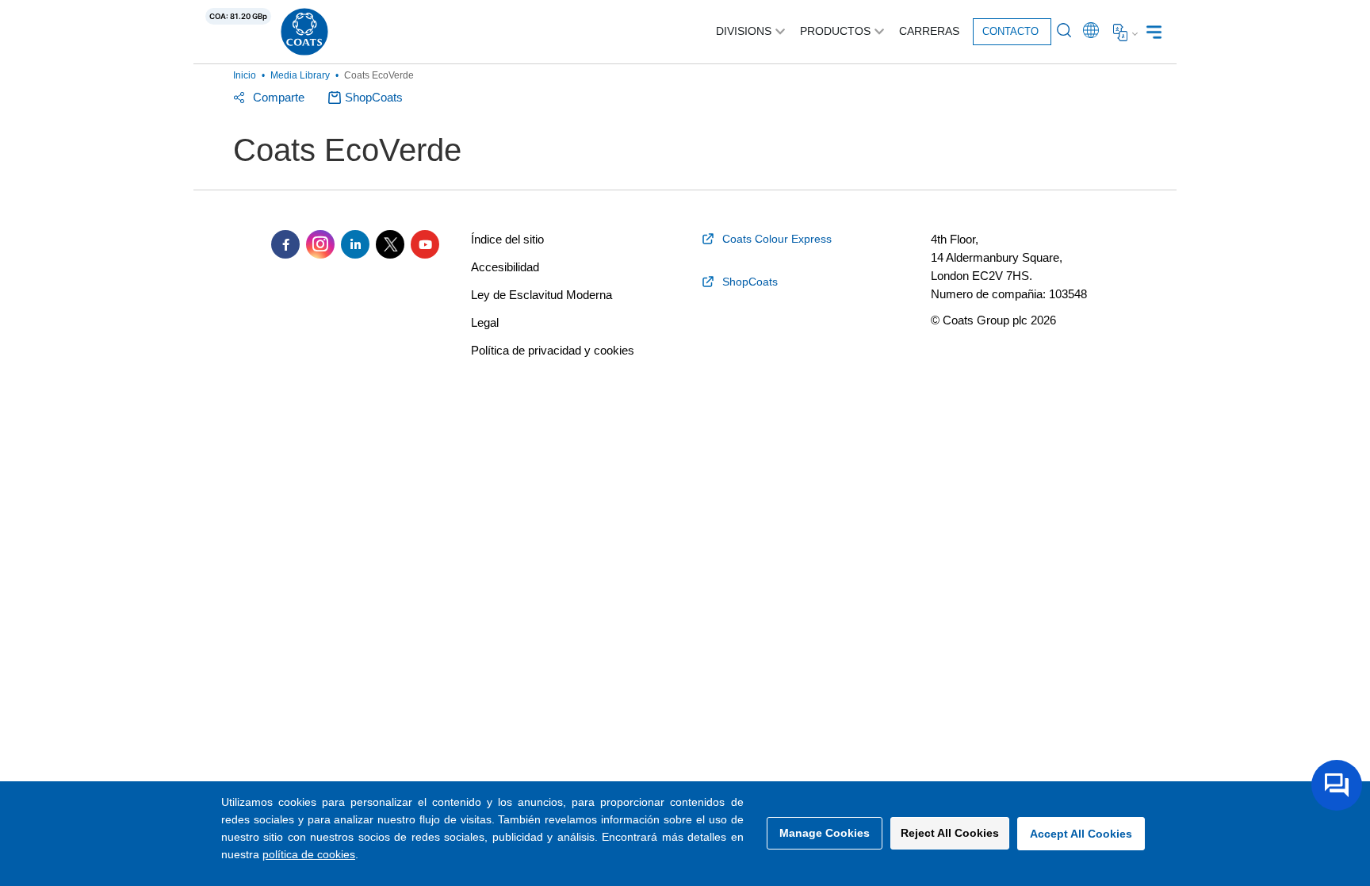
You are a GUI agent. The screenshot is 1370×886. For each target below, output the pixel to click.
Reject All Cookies (950, 833)
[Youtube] (425, 244)
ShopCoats (374, 97)
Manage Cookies (824, 833)
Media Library (300, 75)
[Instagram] (320, 244)
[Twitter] (390, 244)
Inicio (244, 75)
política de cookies (308, 854)
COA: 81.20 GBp (238, 16)
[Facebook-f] (285, 244)
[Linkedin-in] (355, 244)
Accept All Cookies (1081, 833)
